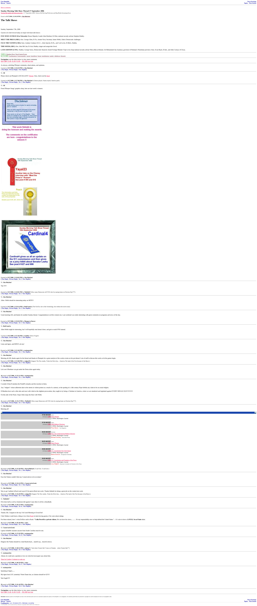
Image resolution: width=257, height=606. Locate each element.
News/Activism (251, 1)
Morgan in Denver (29, 321)
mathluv (26, 336)
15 (1, 505)
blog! (48, 76)
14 (1, 494)
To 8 (20, 586)
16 (1, 523)
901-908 (24, 61)
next (29, 61)
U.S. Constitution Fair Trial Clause (61, 451)
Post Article (252, 3)
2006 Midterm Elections (58, 424)
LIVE (49, 416)
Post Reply (5, 69)
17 (1, 533)
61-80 (18, 61)
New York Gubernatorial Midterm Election (63, 434)
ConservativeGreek (31, 483)
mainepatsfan (28, 350)
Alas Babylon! (28, 68)
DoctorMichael (29, 468)
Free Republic (5, 1)
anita (26, 523)
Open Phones (55, 416)
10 (1, 375)
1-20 (5, 61)
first (2, 61)
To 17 (20, 564)
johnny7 (27, 548)
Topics (246, 3)
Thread (31, 76)
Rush (31, 516)
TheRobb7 (27, 292)
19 (1, 562)
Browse (3, 3)
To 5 (20, 337)
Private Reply (13, 69)
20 (1, 584)
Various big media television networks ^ (12, 13)
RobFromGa (28, 306)
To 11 (20, 506)
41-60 (14, 61)
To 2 (20, 279)
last (32, 61)
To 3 (20, 308)
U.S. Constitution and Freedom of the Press (64, 460)
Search (8, 3)
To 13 (20, 535)
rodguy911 (27, 361)
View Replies (22, 69)
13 (1, 483)
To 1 (20, 82)
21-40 (9, 61)
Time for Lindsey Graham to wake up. (13, 559)
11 (1, 401)
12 (1, 468)
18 (1, 548)
